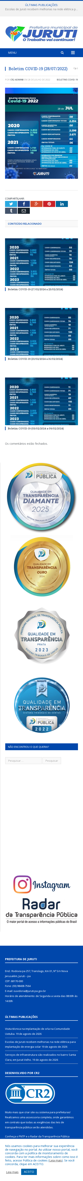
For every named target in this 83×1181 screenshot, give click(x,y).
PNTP (22, 1136)
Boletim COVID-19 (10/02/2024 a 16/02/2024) (35, 359)
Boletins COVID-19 (67, 79)
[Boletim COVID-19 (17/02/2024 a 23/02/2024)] (41, 262)
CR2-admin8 (17, 79)
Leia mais (55, 1160)
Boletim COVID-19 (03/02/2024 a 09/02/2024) (36, 428)
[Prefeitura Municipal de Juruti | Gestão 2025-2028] (41, 33)
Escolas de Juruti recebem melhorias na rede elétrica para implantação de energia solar (42, 9)
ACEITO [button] (29, 1172)
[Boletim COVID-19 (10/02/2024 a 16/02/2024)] (41, 332)
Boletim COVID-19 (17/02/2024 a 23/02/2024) (35, 289)
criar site (29, 1112)
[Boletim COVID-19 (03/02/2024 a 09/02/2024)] (41, 401)
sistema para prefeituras (54, 1112)
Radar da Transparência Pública (50, 1136)
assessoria (33, 1117)
